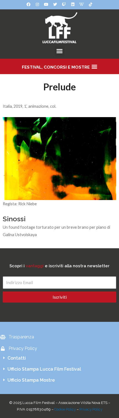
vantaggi (35, 265)
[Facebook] (28, 4)
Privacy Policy (90, 409)
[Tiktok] (90, 4)
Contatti (16, 358)
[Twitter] (55, 4)
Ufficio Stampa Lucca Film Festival (44, 369)
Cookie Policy (65, 409)
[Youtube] (46, 4)
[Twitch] (64, 4)
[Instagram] (37, 4)
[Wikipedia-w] (82, 4)
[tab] (59, 358)
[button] (59, 51)
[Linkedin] (73, 4)
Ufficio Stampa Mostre (31, 380)
